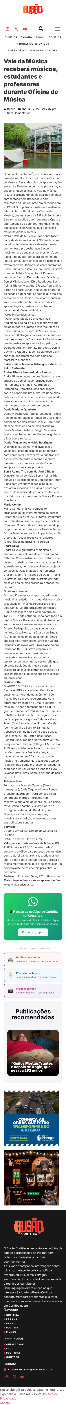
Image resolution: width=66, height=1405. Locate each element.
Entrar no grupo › (33, 932)
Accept (5, 1403)
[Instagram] (7, 29)
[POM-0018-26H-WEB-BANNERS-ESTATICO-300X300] (31, 1144)
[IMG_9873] (31, 1204)
